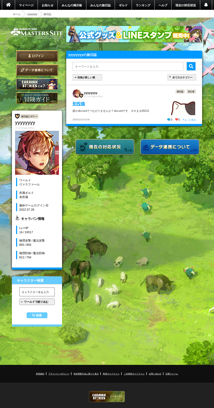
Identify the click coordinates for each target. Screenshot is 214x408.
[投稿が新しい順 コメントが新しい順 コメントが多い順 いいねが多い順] (87, 77)
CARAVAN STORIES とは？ (37, 84)
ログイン (37, 56)
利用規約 (40, 373)
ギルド (123, 5)
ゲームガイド (37, 98)
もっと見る (190, 119)
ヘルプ (163, 5)
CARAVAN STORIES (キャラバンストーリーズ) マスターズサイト (37, 33)
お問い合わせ (155, 373)
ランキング (143, 5)
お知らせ (48, 5)
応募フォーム (172, 373)
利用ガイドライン (111, 373)
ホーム (16, 14)
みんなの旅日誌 (100, 5)
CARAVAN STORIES (107, 396)
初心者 (191, 91)
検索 (39, 315)
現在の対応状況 (186, 5)
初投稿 (79, 103)
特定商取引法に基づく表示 (86, 373)
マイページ (26, 5)
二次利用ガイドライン (134, 373)
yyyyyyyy (32, 14)
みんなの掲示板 (72, 5)
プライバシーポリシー (58, 373)
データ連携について (37, 70)
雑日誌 (180, 91)
